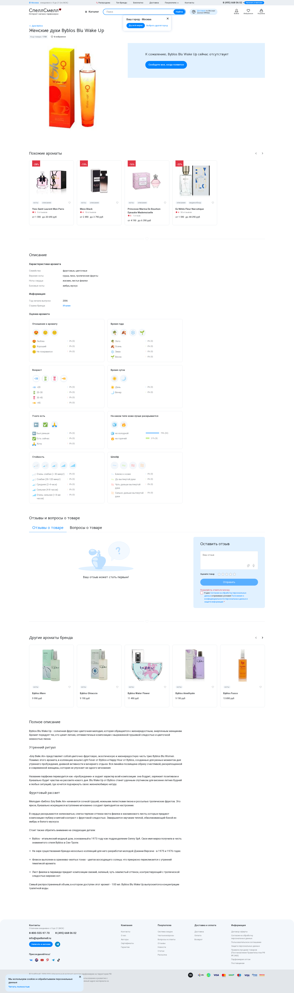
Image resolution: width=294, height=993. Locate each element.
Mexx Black (86, 209)
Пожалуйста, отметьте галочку (215, 590)
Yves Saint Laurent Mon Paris (48, 209)
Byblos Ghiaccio (89, 693)
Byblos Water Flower (139, 693)
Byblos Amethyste (185, 693)
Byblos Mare (39, 693)
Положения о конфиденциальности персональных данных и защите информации (226, 599)
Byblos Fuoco (230, 693)
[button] (256, 153)
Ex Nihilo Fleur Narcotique (189, 209)
